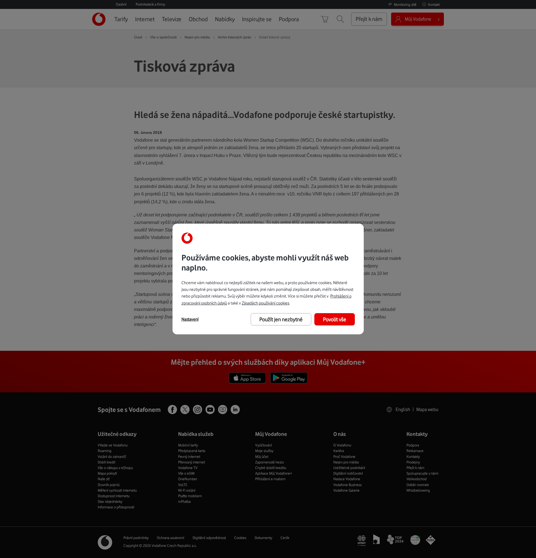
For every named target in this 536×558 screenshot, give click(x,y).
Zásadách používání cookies (265, 303)
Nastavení (189, 319)
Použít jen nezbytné (281, 319)
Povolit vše (334, 319)
